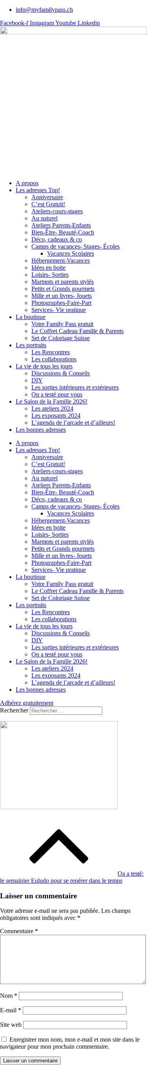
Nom (8, 995)
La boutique (30, 317)
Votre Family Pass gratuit (62, 324)
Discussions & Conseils (60, 373)
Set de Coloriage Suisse (60, 338)
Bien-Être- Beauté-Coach (62, 232)
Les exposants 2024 (55, 415)
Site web (11, 1024)
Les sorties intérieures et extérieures (75, 387)
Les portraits (31, 345)
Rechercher (15, 710)
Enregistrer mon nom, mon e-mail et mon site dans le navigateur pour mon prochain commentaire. (70, 1043)
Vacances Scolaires (70, 253)
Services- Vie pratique (58, 310)
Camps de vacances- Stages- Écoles (75, 246)
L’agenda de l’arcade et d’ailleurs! (73, 422)
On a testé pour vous (56, 394)
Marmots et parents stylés (62, 281)
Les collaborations (53, 359)
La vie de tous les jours (44, 366)
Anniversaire (47, 197)
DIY (37, 380)
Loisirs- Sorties (50, 274)
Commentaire (19, 931)
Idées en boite (48, 267)
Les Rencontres (50, 352)
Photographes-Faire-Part (61, 302)
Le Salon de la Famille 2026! (51, 401)
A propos (27, 183)
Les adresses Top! (38, 190)
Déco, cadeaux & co (56, 239)
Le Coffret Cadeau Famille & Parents (77, 331)
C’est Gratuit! (48, 204)
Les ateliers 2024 (52, 408)
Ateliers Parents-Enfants (61, 225)
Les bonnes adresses (41, 429)
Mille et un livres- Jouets (61, 295)
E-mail (10, 1010)
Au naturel (44, 218)
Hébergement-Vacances (60, 260)
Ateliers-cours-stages (57, 211)
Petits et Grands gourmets (62, 288)
